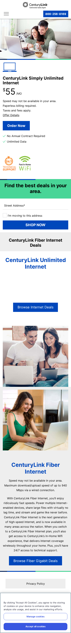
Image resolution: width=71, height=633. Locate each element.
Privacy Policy (35, 583)
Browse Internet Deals (35, 307)
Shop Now (35, 225)
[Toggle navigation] (7, 14)
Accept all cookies (35, 626)
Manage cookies (35, 616)
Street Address (14, 205)
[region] (35, 613)
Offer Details (11, 115)
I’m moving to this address (24, 215)
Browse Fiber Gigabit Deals (35, 561)
